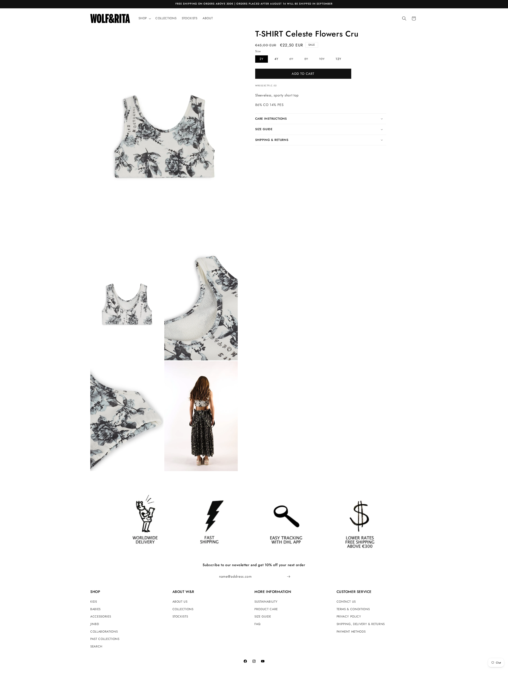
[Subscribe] (288, 577)
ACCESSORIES (100, 616)
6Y (293, 60)
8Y (308, 60)
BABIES (95, 609)
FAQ (257, 624)
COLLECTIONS (182, 609)
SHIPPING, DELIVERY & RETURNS (361, 624)
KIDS (93, 601)
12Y (338, 59)
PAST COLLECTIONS (104, 639)
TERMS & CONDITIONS (353, 609)
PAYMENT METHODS (351, 631)
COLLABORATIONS (104, 631)
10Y (324, 60)
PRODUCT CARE (266, 609)
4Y (276, 59)
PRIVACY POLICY (349, 616)
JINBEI (94, 624)
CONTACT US (346, 601)
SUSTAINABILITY (265, 601)
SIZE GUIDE (262, 616)
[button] (144, 18)
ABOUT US (180, 601)
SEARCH (96, 646)
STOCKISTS (180, 616)
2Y (262, 59)
